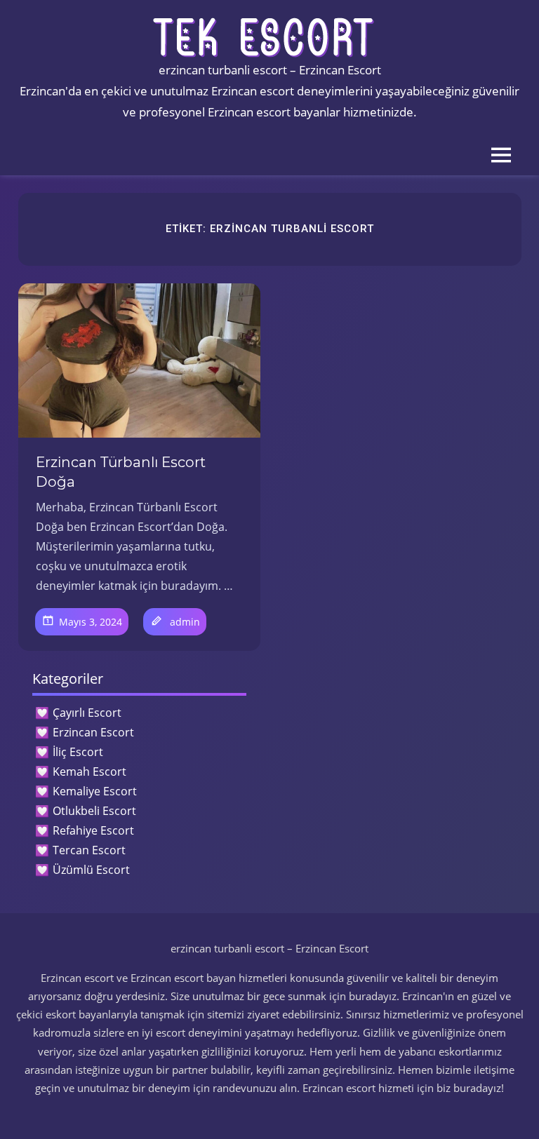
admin (185, 621)
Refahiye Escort (93, 830)
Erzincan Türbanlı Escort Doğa (121, 472)
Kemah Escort (89, 771)
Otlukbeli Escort (94, 810)
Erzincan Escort (93, 732)
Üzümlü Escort (91, 869)
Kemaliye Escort (95, 791)
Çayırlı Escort (87, 712)
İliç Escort (78, 752)
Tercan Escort (89, 850)
